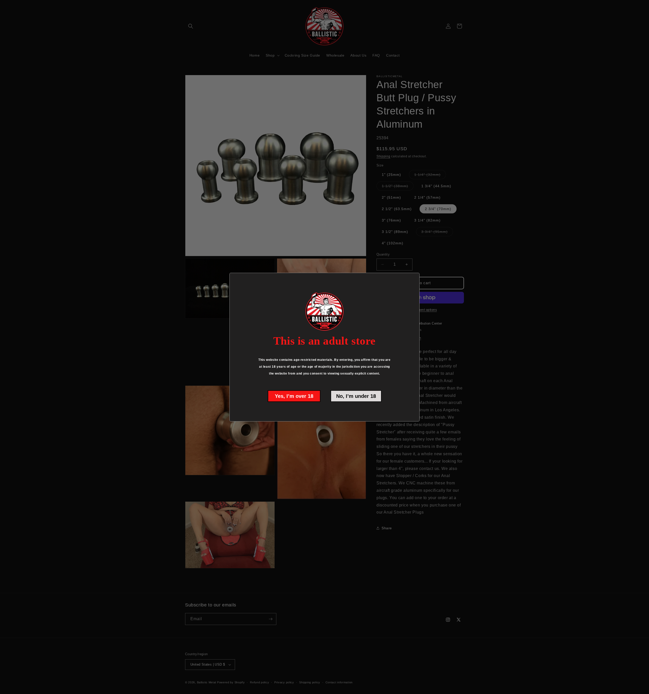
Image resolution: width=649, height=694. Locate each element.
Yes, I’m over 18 (294, 396)
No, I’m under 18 (356, 396)
